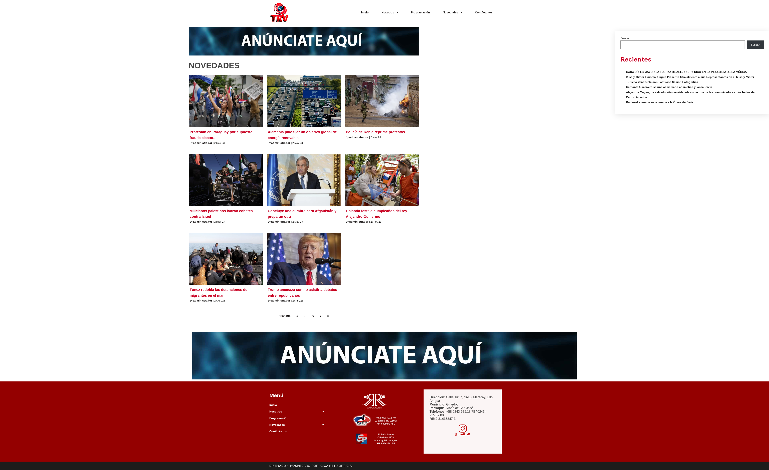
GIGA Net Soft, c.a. (336, 465)
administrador (202, 142)
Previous (285, 315)
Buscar (624, 38)
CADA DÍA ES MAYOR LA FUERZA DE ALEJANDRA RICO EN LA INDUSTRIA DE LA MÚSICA (686, 72)
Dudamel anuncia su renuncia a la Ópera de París (659, 102)
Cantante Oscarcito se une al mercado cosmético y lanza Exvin (669, 87)
